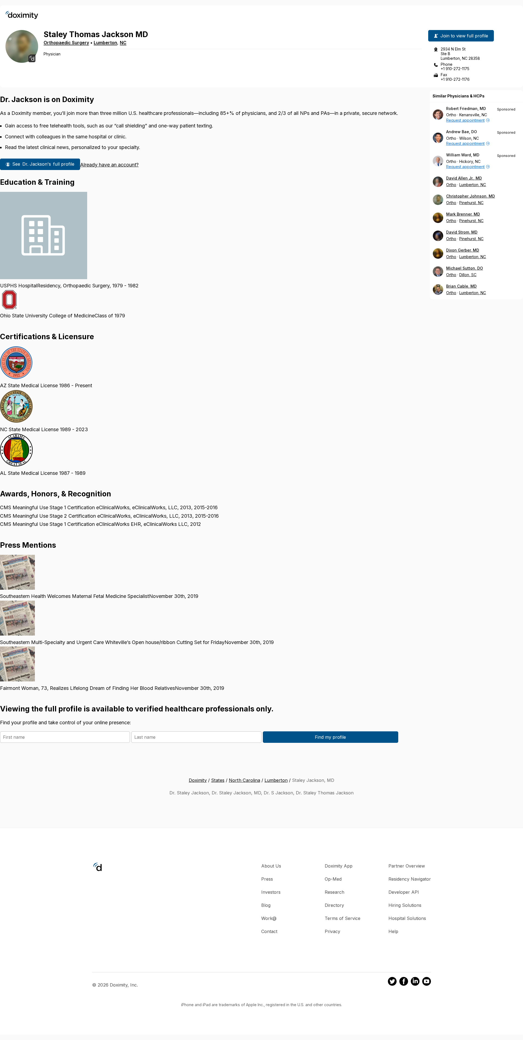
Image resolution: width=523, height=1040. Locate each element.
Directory (334, 905)
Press (267, 879)
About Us (271, 866)
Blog (265, 905)
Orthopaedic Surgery (66, 42)
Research (334, 892)
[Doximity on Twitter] (392, 982)
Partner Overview (406, 866)
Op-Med (333, 879)
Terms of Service (342, 918)
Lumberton (105, 42)
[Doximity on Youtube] (426, 982)
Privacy (332, 931)
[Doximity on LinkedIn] (415, 982)
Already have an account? (109, 165)
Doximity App (338, 866)
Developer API (403, 892)
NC (123, 42)
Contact (269, 931)
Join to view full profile (464, 35)
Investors (271, 892)
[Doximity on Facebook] (403, 982)
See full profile (43, 164)
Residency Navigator (409, 879)
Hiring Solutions (404, 905)
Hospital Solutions (407, 918)
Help (393, 931)
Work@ (268, 918)
